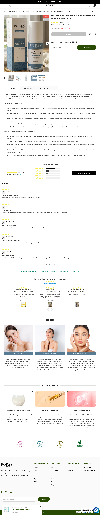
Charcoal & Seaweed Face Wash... (21, 509)
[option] (26, 43)
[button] (55, 22)
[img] (5, 189)
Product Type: (56, 24)
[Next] (47, 43)
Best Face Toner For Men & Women (19, 11)
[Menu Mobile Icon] (5, 6)
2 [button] (49, 265)
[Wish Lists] (90, 34)
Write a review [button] (84, 173)
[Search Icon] (10, 6)
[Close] (40, 506)
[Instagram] (6, 492)
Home (5, 11)
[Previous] (5, 43)
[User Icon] (89, 6)
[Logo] (50, 6)
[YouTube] (10, 492)
